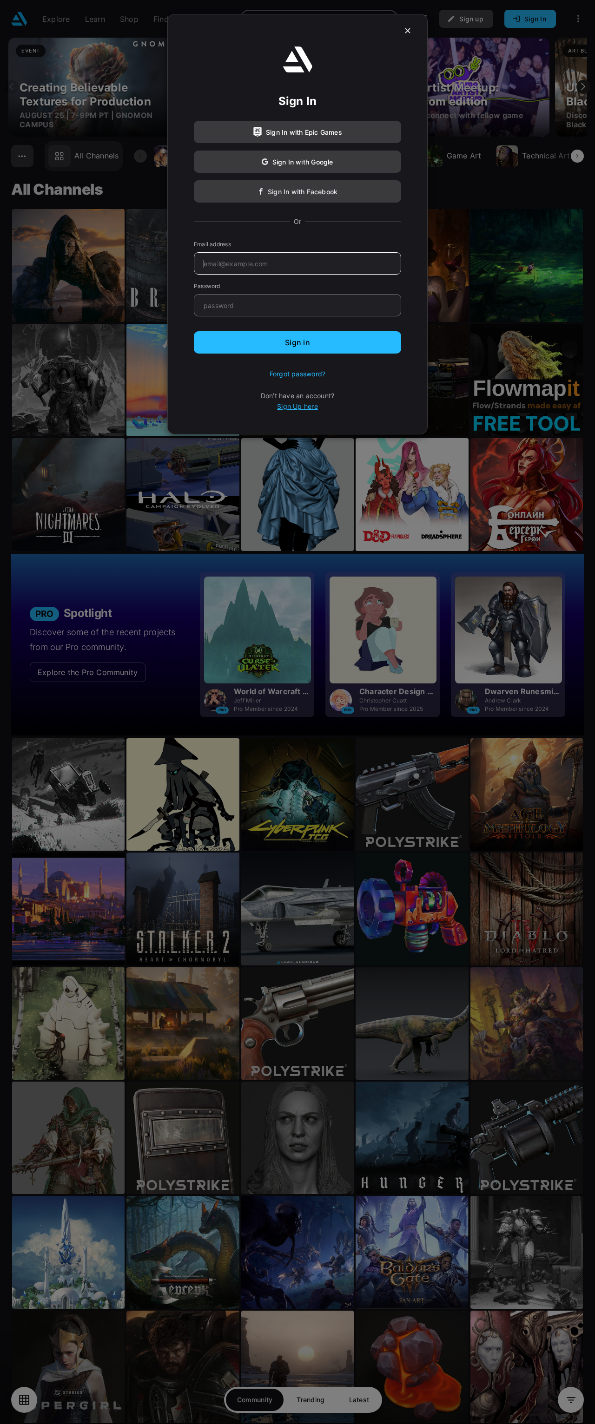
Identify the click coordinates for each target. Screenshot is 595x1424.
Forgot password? (297, 374)
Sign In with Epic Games (304, 132)
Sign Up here (297, 406)
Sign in (297, 342)
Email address (212, 244)
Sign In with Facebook (302, 192)
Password (207, 285)
